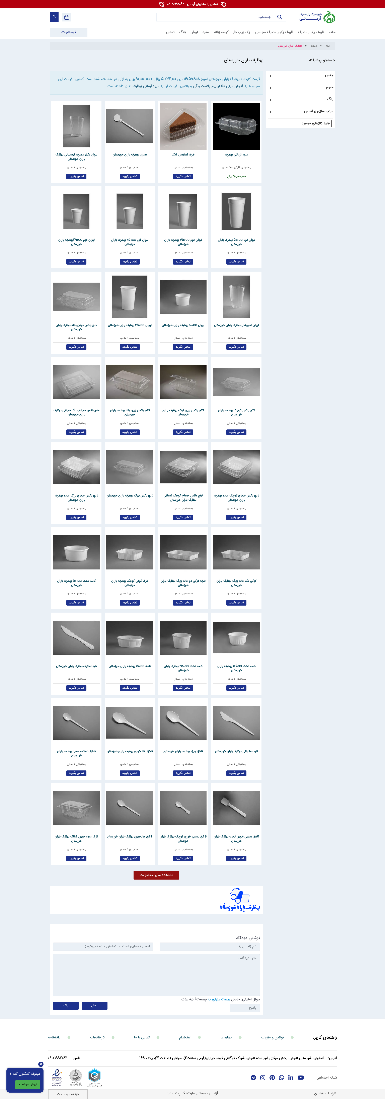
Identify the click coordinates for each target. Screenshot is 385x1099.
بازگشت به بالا (69, 1094)
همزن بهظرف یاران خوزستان (130, 154)
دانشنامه (54, 1038)
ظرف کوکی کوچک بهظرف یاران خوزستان (129, 583)
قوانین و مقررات (272, 1038)
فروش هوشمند (27, 1084)
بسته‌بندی (246, 167)
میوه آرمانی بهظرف (146, 86)
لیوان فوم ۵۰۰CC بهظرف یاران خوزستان (236, 242)
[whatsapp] (282, 1078)
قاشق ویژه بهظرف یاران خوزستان (183, 751)
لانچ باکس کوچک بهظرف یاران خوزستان (236, 412)
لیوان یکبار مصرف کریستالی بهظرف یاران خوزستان (76, 156)
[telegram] (253, 1078)
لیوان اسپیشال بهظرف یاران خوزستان (236, 325)
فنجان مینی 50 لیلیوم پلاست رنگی (218, 86)
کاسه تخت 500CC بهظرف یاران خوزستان (76, 583)
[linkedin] (291, 1078)
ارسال (94, 1005)
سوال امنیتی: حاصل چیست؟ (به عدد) (220, 1000)
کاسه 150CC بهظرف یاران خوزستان (130, 666)
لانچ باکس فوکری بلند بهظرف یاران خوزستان (76, 327)
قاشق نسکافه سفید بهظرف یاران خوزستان (76, 753)
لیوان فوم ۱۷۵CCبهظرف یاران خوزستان (76, 242)
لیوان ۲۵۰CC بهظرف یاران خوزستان (130, 325)
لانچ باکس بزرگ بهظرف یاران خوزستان (130, 495)
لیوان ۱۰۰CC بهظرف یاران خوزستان (183, 325)
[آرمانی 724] (312, 17)
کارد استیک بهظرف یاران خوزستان (76, 666)
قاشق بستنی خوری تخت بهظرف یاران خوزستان (236, 838)
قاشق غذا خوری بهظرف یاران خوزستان (130, 751)
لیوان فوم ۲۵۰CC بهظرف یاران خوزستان (129, 242)
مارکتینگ (188, 1094)
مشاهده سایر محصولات (156, 875)
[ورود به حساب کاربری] (54, 17)
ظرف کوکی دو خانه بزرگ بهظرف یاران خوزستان (183, 583)
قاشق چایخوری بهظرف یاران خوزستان (129, 836)
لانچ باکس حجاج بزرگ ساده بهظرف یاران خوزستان (76, 497)
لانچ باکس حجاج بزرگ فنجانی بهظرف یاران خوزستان (76, 412)
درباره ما (226, 1038)
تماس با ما (142, 1038)
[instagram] (263, 1078)
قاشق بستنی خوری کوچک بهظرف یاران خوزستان (183, 838)
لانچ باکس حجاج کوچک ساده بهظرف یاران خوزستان (236, 497)
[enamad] (57, 1077)
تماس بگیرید (183, 176)
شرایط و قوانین (325, 1094)
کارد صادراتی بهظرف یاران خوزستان (236, 751)
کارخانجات (97, 1038)
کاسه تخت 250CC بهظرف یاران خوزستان (183, 668)
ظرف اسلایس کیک (183, 154)
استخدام (185, 1038)
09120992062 (192, 4)
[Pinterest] (272, 1078)
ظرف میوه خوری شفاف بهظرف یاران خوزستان (76, 838)
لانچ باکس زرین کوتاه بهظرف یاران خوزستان (183, 412)
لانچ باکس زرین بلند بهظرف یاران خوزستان (130, 412)
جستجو (278, 20)
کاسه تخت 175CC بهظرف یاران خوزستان (236, 668)
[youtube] (301, 1078)
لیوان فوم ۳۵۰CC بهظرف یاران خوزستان (183, 242)
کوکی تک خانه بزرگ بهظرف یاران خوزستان (236, 583)
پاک (65, 1005)
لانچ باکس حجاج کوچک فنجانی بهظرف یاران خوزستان (183, 497)
